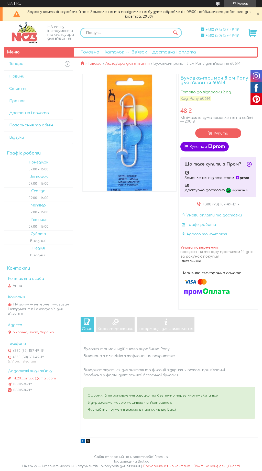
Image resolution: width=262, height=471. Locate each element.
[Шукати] (175, 33)
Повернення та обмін (31, 125)
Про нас (17, 101)
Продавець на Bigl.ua (131, 461)
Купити (221, 133)
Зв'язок (139, 52)
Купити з (198, 147)
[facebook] (83, 442)
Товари (95, 63)
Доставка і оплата (174, 52)
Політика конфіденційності (216, 466)
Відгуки (16, 137)
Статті (17, 88)
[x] (88, 442)
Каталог (114, 52)
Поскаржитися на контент (166, 466)
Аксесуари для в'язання (127, 63)
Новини (16, 76)
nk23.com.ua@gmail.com (34, 378)
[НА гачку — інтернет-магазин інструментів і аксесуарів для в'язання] (24, 32)
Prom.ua (161, 457)
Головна (90, 52)
